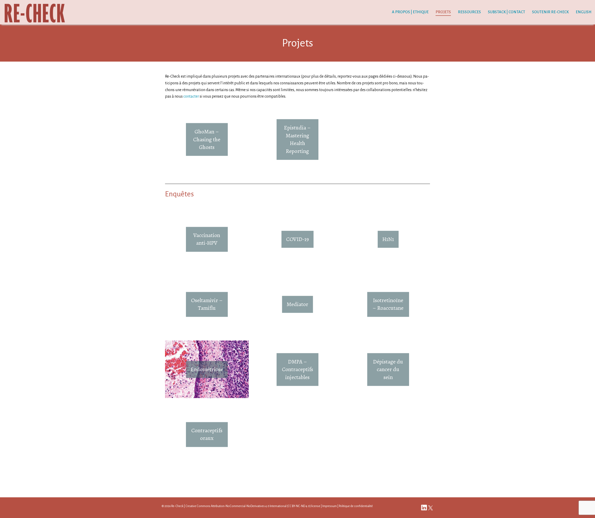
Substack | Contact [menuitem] (506, 12)
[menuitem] (584, 12)
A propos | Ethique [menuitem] (410, 12)
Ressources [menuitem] (469, 12)
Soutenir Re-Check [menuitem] (550, 12)
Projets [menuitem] (443, 12)
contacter (191, 96)
